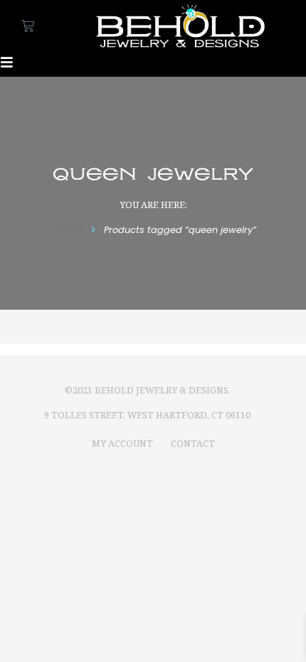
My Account (122, 443)
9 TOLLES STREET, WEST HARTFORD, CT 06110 (147, 414)
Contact (193, 443)
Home (69, 230)
